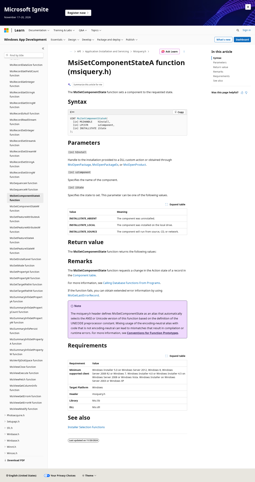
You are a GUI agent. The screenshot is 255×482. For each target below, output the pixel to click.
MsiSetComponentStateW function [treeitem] (24, 208)
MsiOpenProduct (134, 165)
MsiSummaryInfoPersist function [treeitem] (23, 331)
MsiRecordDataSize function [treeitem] (26, 64)
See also (218, 80)
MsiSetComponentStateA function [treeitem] (25, 198)
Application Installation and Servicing (107, 51)
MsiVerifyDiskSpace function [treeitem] (26, 360)
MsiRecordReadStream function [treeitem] (23, 122)
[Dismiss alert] (248, 7)
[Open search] (237, 30)
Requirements (221, 76)
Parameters (220, 62)
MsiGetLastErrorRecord (83, 295)
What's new (223, 39)
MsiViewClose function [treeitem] (23, 366)
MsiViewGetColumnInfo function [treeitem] (23, 388)
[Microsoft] (6, 30)
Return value (220, 67)
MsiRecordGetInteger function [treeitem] (22, 84)
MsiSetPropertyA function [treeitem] (24, 271)
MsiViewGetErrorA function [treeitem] (25, 396)
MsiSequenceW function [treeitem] (24, 189)
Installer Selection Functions (86, 427)
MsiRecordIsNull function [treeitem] (24, 113)
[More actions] (184, 51)
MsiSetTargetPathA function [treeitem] (26, 284)
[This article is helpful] (242, 93)
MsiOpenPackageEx (105, 165)
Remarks (218, 71)
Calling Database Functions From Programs (131, 283)
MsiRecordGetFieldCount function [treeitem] (24, 73)
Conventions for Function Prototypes (152, 333)
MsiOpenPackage (79, 165)
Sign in (247, 30)
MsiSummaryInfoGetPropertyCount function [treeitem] (26, 310)
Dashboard (242, 39)
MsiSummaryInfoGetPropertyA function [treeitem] (26, 299)
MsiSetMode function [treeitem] (22, 265)
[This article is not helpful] (246, 93)
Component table (84, 275)
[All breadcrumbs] (71, 51)
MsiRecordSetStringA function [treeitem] (22, 164)
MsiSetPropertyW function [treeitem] (25, 278)
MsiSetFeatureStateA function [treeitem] (22, 240)
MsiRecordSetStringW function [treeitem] (22, 174)
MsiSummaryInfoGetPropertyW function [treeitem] (26, 320)
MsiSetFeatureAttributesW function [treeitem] (25, 229)
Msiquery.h (139, 51)
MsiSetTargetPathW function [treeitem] (26, 290)
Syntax (217, 58)
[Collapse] (43, 48)
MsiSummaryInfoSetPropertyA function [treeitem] (26, 341)
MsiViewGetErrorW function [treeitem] (26, 402)
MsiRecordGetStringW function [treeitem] (22, 105)
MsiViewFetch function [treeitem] (23, 379)
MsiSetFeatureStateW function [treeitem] (22, 251)
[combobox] (23, 55)
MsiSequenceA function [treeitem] (23, 183)
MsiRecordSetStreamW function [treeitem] (23, 153)
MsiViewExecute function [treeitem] (24, 373)
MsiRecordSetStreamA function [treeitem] (23, 143)
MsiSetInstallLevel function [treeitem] (25, 259)
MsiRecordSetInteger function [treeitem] (22, 132)
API (79, 51)
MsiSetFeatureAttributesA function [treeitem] (25, 219)
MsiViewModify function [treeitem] (24, 408)
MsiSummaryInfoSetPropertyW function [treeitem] (26, 352)
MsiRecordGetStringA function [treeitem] (22, 94)
